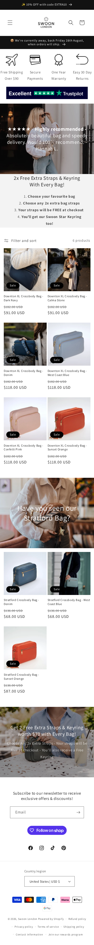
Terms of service (48, 926)
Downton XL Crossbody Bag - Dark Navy (23, 298)
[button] (10, 22)
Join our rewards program (65, 934)
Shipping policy (73, 926)
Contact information (29, 934)
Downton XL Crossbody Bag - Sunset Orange (67, 447)
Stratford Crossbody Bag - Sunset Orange (21, 676)
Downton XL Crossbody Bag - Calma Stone (67, 298)
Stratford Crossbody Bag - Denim (21, 602)
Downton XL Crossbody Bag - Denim (23, 373)
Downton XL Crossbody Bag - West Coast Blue (67, 373)
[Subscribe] (78, 812)
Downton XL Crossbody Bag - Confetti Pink (23, 447)
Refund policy (77, 919)
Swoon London (27, 919)
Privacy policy (24, 926)
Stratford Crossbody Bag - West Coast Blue (69, 602)
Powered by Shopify (51, 919)
